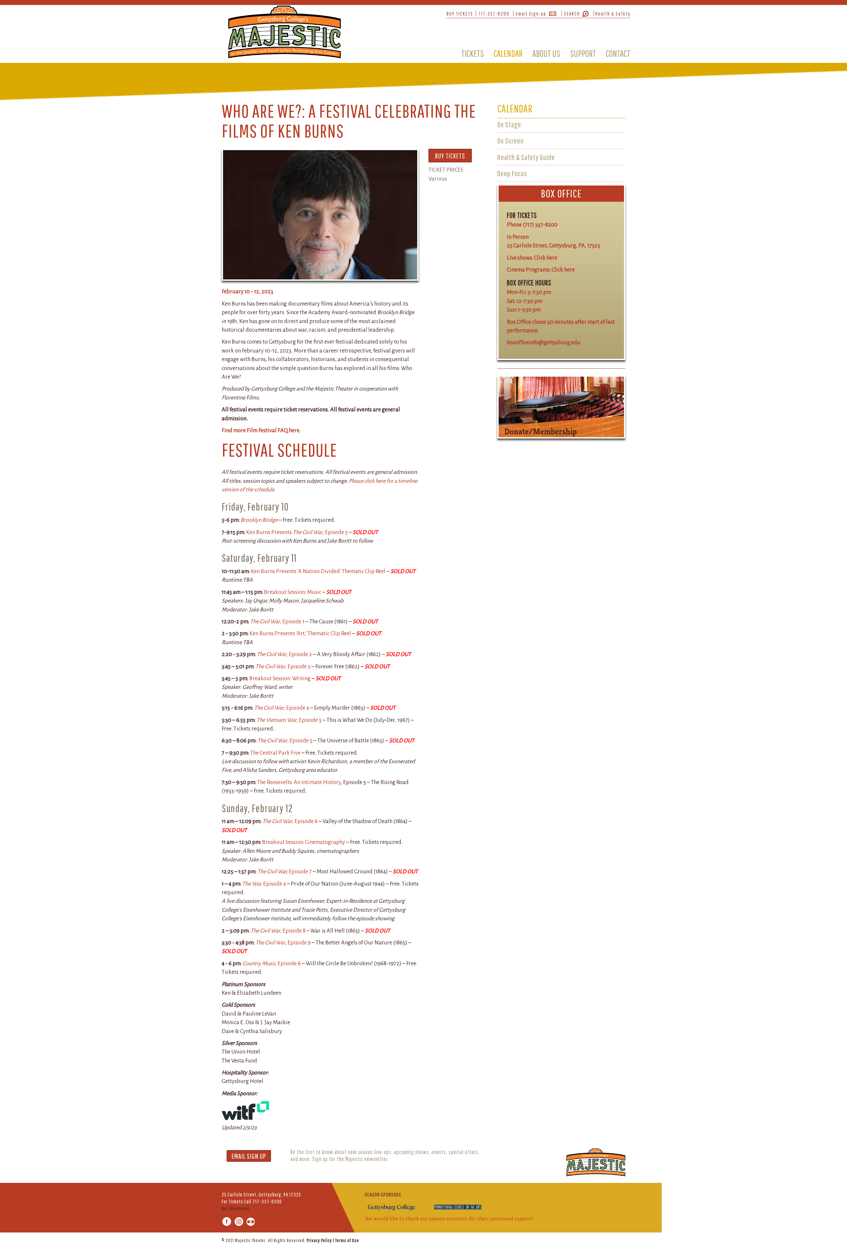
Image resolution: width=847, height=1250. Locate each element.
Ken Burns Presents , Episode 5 (297, 532)
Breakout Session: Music (292, 592)
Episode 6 (272, 963)
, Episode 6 (290, 821)
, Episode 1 (277, 621)
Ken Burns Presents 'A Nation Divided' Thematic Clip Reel (318, 571)
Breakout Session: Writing (280, 678)
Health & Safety (612, 14)
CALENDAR (508, 53)
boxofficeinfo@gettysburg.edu (543, 342)
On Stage (509, 124)
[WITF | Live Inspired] (245, 1110)
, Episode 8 (277, 931)
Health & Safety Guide (526, 157)
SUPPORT (583, 53)
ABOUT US (546, 53)
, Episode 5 (289, 720)
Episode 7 (284, 871)
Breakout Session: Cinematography (304, 842)
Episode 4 (264, 884)
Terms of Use (347, 1240)
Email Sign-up (531, 14)
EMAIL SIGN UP (248, 1156)
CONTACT (618, 53)
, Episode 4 (281, 708)
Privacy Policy (319, 1240)
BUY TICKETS (460, 14)
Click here (545, 258)
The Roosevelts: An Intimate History (299, 782)
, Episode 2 (284, 654)
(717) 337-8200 (540, 225)
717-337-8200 (494, 14)
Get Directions (235, 1208)
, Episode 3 (282, 666)
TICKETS (472, 53)
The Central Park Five (275, 753)
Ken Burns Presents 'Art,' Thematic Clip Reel (300, 633)
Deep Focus (512, 173)
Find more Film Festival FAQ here (260, 430)
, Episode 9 (283, 942)
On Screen (510, 140)
